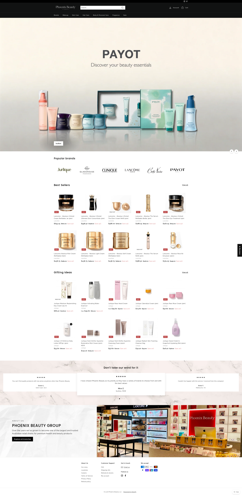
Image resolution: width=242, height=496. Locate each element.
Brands (56, 15)
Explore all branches (22, 439)
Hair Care (86, 15)
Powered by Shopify (129, 492)
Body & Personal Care (101, 15)
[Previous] (231, 151)
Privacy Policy (86, 479)
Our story (84, 467)
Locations (84, 470)
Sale (124, 15)
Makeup (65, 15)
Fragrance (116, 15)
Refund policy (86, 481)
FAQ (102, 467)
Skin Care (75, 15)
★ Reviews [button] (240, 250)
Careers (84, 473)
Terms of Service (87, 476)
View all (185, 185)
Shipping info (105, 470)
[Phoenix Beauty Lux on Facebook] (125, 475)
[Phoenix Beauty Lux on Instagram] (122, 475)
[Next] (236, 151)
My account (105, 476)
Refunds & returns (107, 473)
